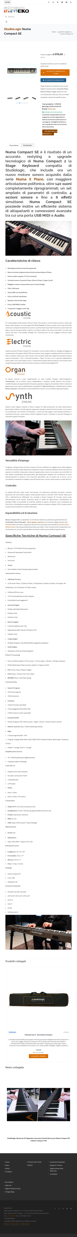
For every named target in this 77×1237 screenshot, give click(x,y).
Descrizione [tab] (14, 145)
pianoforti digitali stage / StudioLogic (65, 32)
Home (54, 32)
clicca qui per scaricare (35, 522)
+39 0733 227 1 (11, 1216)
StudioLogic (12, 29)
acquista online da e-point (56, 72)
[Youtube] (66, 2)
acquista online (38, 1056)
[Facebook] (49, 2)
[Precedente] (9, 1014)
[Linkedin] (57, 2)
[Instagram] (53, 2)
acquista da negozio (54, 80)
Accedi (7, 2)
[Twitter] (62, 2)
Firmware (8, 524)
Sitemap (6, 1224)
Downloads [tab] (27, 145)
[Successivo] (67, 1014)
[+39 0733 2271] (71, 2)
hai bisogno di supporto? (49, 132)
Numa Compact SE (67, 34)
